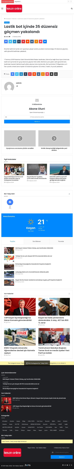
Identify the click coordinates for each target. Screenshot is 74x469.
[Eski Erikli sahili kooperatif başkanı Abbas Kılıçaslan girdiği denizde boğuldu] (60, 169)
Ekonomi (47, 421)
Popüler (12, 241)
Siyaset (23, 427)
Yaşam (40, 430)
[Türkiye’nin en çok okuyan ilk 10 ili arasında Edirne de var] (9, 258)
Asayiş (18, 421)
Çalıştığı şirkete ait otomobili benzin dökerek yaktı (32, 272)
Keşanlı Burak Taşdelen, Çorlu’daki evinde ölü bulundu (37, 177)
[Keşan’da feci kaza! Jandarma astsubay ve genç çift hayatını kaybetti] (9, 282)
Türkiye (23, 430)
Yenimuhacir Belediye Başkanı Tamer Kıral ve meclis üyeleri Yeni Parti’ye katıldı (53, 350)
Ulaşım (29, 430)
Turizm (16, 430)
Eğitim (53, 421)
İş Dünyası (61, 430)
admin (7, 36)
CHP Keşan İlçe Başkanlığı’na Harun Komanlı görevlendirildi (17, 318)
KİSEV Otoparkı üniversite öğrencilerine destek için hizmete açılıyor (19, 350)
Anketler (12, 421)
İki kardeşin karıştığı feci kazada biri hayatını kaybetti (33, 264)
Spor (56, 427)
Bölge (23, 421)
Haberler (14, 18)
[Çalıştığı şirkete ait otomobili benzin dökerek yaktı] (9, 274)
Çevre (45, 430)
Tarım (66, 427)
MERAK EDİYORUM (35, 424)
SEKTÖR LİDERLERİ (7, 427)
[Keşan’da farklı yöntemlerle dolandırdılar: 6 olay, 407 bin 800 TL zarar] (54, 307)
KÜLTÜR (17, 424)
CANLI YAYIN (31, 421)
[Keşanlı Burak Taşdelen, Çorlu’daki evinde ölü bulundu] (37, 169)
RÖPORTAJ (53, 424)
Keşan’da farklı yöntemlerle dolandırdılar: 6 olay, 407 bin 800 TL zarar (34, 1)
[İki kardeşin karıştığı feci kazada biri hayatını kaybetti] (9, 266)
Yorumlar (61, 241)
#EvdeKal (4, 421)
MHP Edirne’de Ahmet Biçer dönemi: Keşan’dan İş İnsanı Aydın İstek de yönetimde (39, 398)
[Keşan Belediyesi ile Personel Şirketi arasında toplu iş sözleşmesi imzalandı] (14, 169)
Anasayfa (8, 18)
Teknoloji (4, 430)
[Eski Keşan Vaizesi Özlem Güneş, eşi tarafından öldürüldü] (9, 250)
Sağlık (66, 424)
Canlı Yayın (40, 421)
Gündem (65, 421)
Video (34, 430)
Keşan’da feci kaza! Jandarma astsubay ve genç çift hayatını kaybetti (38, 280)
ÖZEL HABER (53, 430)
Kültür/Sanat (25, 424)
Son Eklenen (37, 241)
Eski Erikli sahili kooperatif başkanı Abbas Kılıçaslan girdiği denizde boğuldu (58, 178)
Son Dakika (40, 427)
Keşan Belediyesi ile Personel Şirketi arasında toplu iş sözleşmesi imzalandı (13, 178)
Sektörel (17, 427)
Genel (59, 421)
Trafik (10, 430)
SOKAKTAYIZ (31, 427)
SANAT (60, 424)
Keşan (10, 424)
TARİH (61, 427)
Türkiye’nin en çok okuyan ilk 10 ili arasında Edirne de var (33, 256)
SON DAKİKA (48, 427)
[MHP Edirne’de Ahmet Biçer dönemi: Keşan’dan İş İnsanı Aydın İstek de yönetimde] (6, 400)
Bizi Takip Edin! (6, 435)
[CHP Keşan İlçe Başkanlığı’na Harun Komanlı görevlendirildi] (20, 307)
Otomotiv (45, 424)
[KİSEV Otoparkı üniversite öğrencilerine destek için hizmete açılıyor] (20, 337)
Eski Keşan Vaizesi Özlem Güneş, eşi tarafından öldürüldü (34, 248)
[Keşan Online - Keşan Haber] (14, 8)
